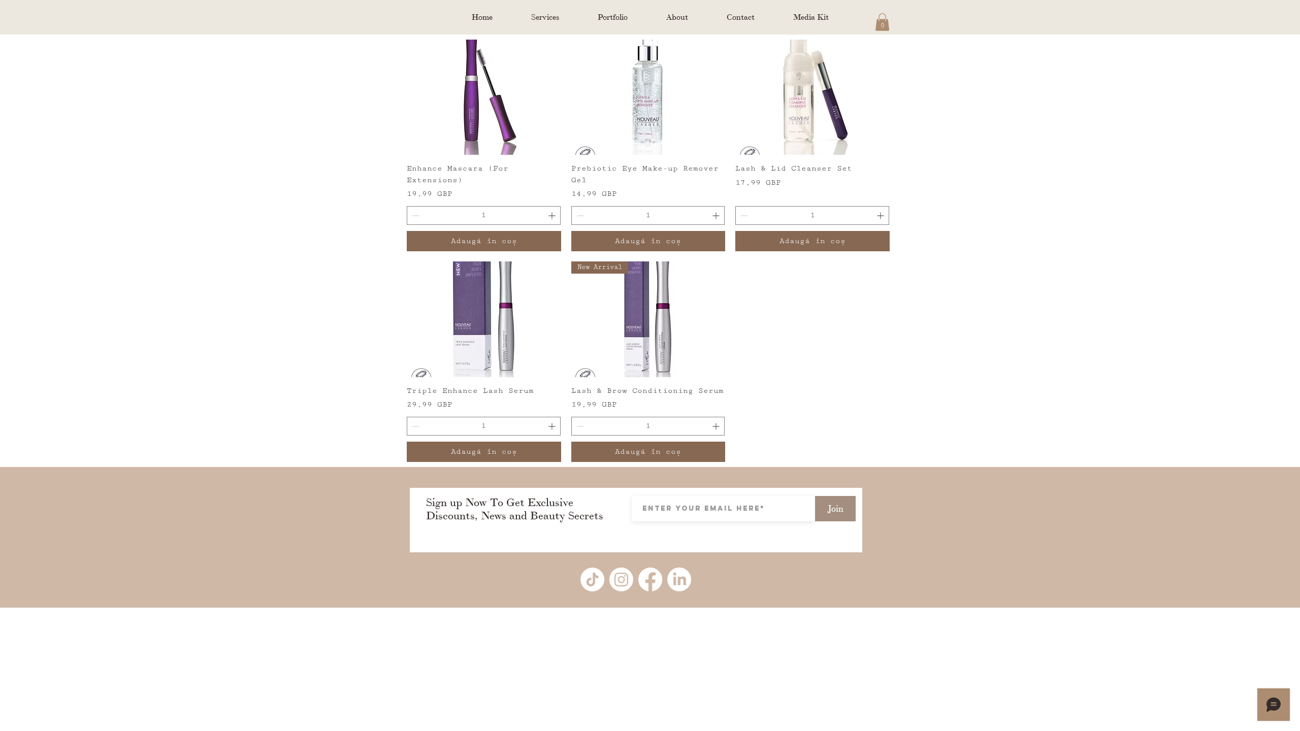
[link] (882, 22)
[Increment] (552, 215)
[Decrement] (414, 215)
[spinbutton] (483, 215)
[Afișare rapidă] (484, 97)
